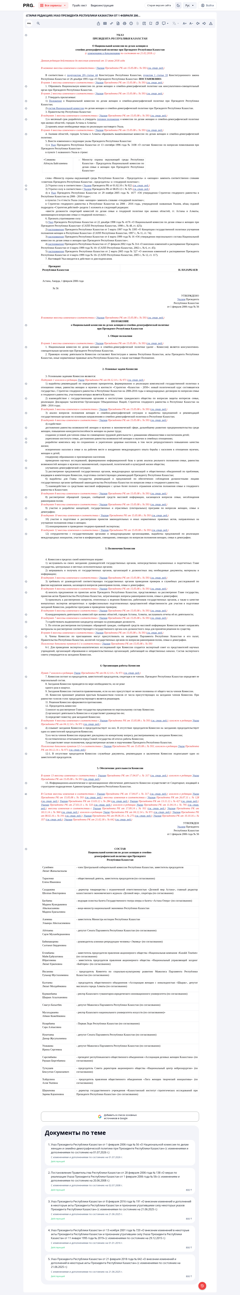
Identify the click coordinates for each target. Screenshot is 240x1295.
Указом (100, 68)
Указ (53, 144)
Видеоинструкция (102, 5)
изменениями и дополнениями (104, 53)
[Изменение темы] (178, 5)
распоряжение (56, 229)
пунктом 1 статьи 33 (155, 75)
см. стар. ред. (155, 68)
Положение (55, 100)
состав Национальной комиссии (66, 108)
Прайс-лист (79, 5)
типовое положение (108, 119)
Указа (81, 380)
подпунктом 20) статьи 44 (82, 75)
